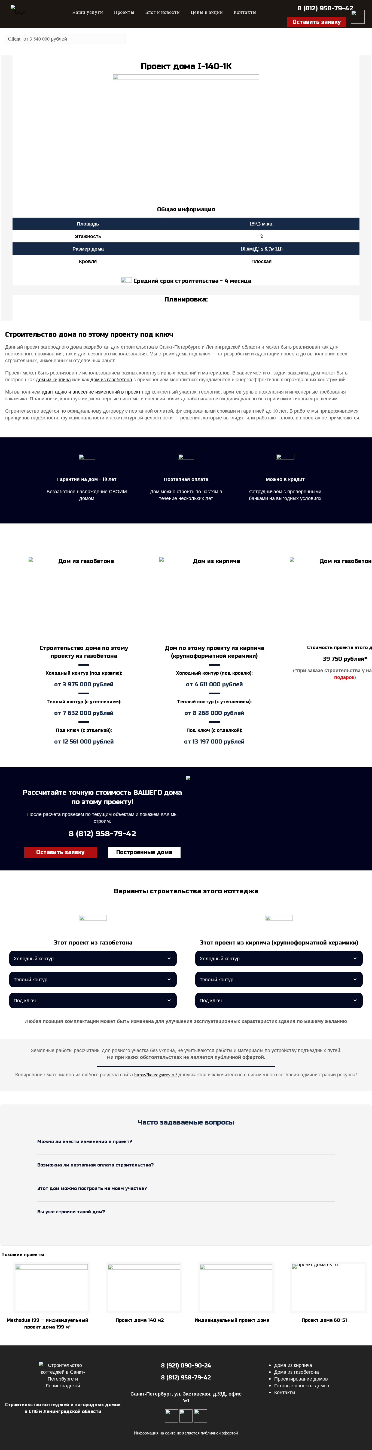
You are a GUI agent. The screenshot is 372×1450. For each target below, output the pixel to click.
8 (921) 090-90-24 (186, 1365)
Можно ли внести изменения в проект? (84, 1141)
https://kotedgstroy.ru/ (155, 1074)
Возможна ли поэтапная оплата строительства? (95, 1165)
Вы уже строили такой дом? (71, 1211)
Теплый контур (30, 979)
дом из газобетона (111, 379)
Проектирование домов (301, 1378)
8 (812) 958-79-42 (325, 8)
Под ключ (25, 1000)
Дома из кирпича (293, 1365)
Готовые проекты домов (301, 1385)
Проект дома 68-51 (324, 1320)
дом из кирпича (53, 379)
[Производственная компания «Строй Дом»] (18, 14)
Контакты (284, 1392)
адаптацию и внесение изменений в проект (91, 391)
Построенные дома (144, 852)
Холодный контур (34, 958)
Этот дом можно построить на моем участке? (92, 1188)
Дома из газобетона (296, 1372)
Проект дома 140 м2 (140, 1320)
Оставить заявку (60, 852)
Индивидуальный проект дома (232, 1320)
